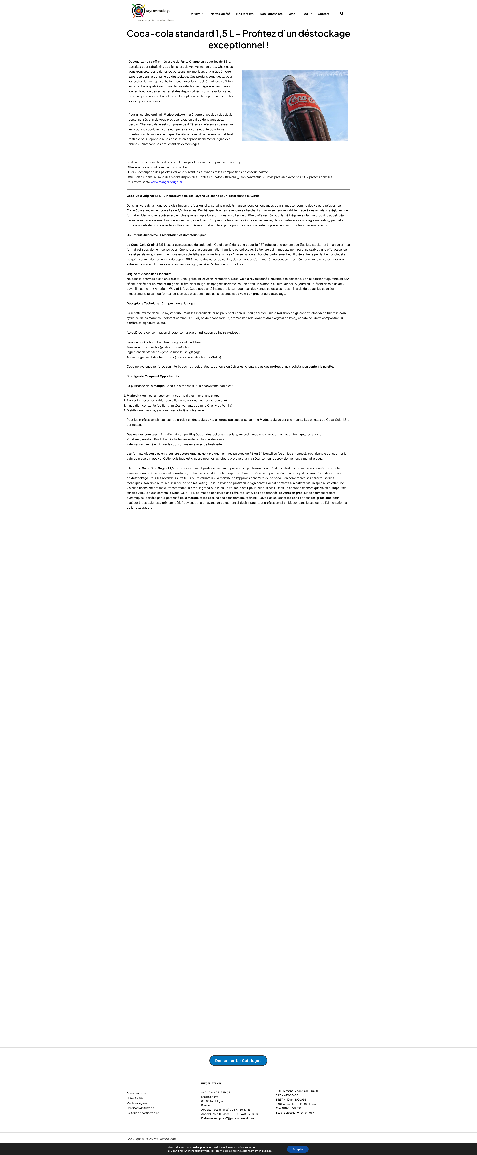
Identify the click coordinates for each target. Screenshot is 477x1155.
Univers (194, 14)
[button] (202, 14)
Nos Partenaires (271, 14)
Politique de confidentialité (143, 1113)
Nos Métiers (245, 14)
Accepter (298, 1149)
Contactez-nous (136, 1093)
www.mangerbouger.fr (166, 182)
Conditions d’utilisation (140, 1107)
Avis (292, 14)
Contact (323, 14)
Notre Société (220, 14)
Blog (304, 14)
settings (266, 1151)
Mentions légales (137, 1103)
